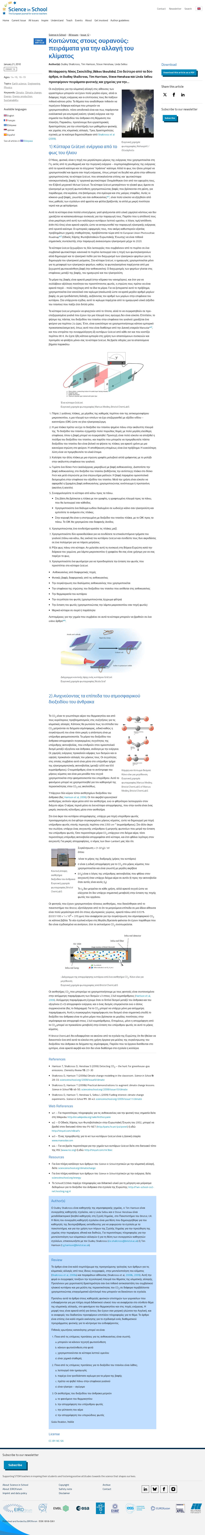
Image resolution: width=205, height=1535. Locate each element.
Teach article (40, 41)
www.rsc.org (68, 1150)
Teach (69, 20)
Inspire (44, 20)
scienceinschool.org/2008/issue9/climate (82, 1080)
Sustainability (11, 100)
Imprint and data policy (15, 1493)
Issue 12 (85, 35)
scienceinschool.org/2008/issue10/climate (104, 1089)
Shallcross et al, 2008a (64, 1275)
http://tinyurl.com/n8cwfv (66, 1131)
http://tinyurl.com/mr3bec (98, 1150)
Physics (8, 87)
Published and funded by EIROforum (20, 1521)
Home (6, 20)
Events (79, 20)
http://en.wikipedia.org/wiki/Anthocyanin (89, 1117)
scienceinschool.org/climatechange (77, 1168)
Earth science (19, 83)
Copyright (64, 1485)
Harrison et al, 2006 (75, 797)
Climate (20, 92)
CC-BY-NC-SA (56, 1441)
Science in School (57, 35)
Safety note (65, 1489)
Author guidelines (120, 20)
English (10, 115)
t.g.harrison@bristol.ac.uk (75, 1245)
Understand (57, 20)
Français (11, 120)
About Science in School (15, 1485)
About (88, 20)
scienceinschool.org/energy (66, 1178)
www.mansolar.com (62, 1140)
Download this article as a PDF (179, 72)
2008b (129, 1275)
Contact (161, 9)
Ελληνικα (11, 125)
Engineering (34, 83)
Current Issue (19, 20)
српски (10, 130)
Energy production (22, 96)
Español (11, 134)
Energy (7, 96)
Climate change (33, 92)
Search (188, 9)
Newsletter (175, 9)
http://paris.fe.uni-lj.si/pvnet (112, 1127)
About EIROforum (12, 1489)
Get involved (101, 20)
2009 (137, 1275)
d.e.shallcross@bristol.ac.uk (123, 1241)
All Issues (34, 20)
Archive (107, 1485)
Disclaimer (64, 1493)
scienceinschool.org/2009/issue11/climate (119, 1099)
